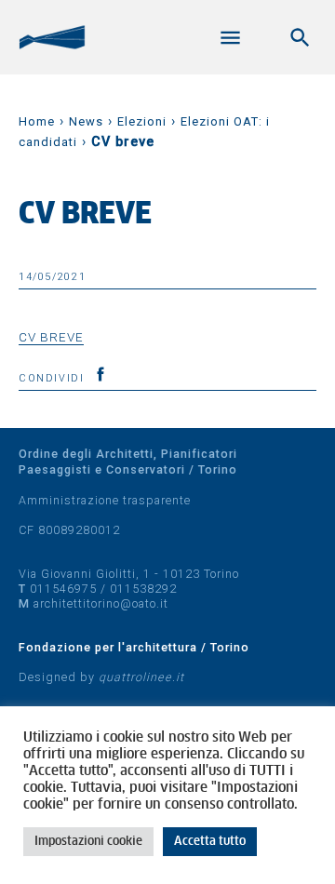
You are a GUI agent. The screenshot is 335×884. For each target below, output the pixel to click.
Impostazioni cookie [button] (88, 842)
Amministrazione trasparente (105, 500)
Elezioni (142, 121)
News (86, 121)
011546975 (63, 589)
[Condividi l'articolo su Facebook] (100, 374)
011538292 (143, 589)
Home (37, 121)
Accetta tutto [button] (210, 842)
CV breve (51, 336)
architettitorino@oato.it (101, 603)
